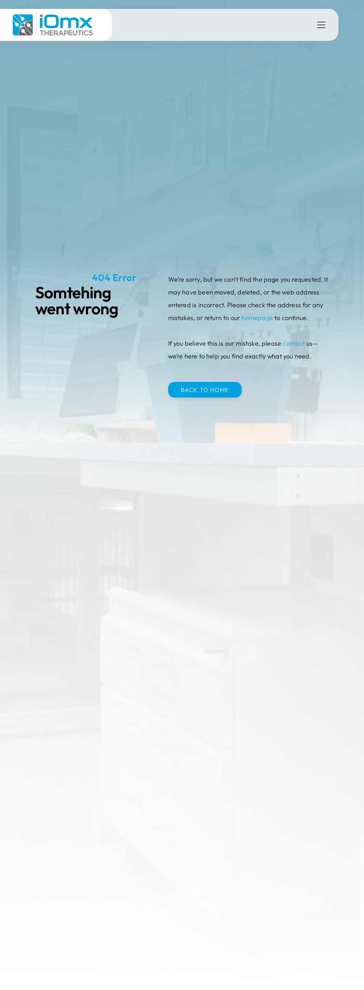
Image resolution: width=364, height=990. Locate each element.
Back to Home (205, 389)
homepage (257, 318)
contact (294, 343)
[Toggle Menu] (321, 25)
